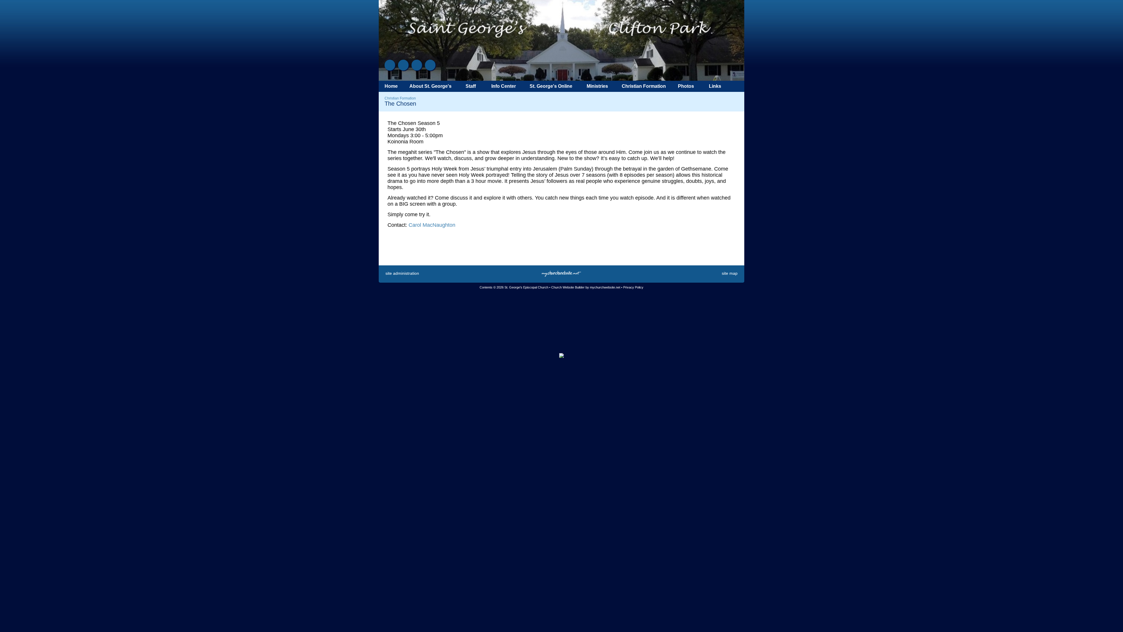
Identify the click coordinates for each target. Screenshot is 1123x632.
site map (730, 273)
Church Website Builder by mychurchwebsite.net (585, 287)
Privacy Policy (633, 287)
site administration (402, 273)
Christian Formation (400, 98)
